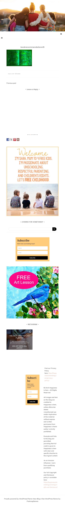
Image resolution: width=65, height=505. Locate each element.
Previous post (11, 83)
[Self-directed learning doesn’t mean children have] (19, 342)
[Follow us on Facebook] (8, 139)
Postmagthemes (32, 501)
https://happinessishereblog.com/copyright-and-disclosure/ (50, 484)
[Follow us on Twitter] (11, 139)
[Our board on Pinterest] (14, 139)
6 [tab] (34, 134)
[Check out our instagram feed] (18, 139)
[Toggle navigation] (2, 38)
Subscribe (32, 258)
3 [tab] (30, 134)
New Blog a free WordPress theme (45, 499)
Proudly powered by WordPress (15, 499)
